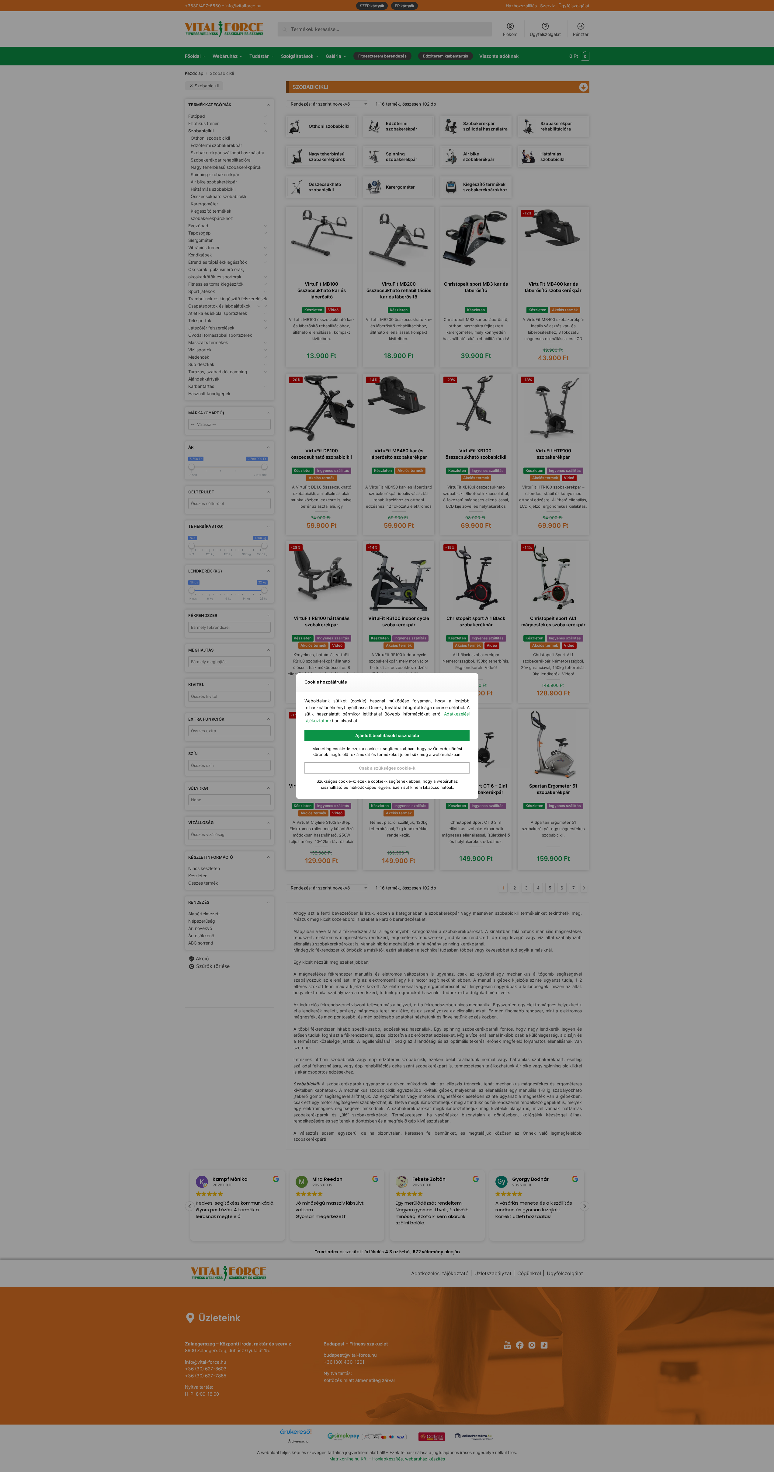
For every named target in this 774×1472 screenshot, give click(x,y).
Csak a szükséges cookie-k (387, 768)
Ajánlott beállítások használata (387, 735)
